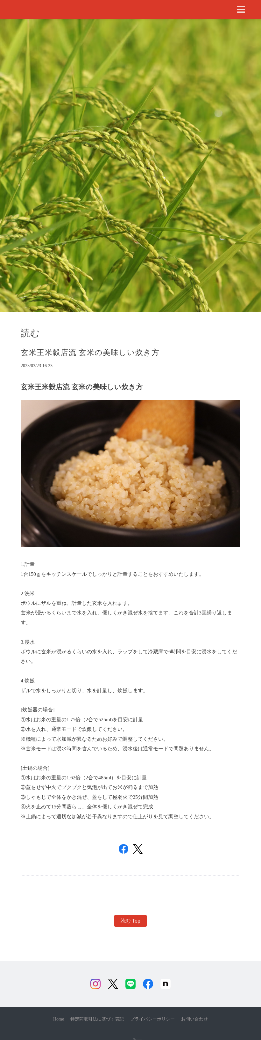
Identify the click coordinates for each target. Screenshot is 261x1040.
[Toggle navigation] (241, 9)
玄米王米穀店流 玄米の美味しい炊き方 (90, 352)
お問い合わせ (194, 1019)
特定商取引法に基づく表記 (97, 1019)
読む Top (130, 921)
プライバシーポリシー (152, 1019)
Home (58, 1019)
